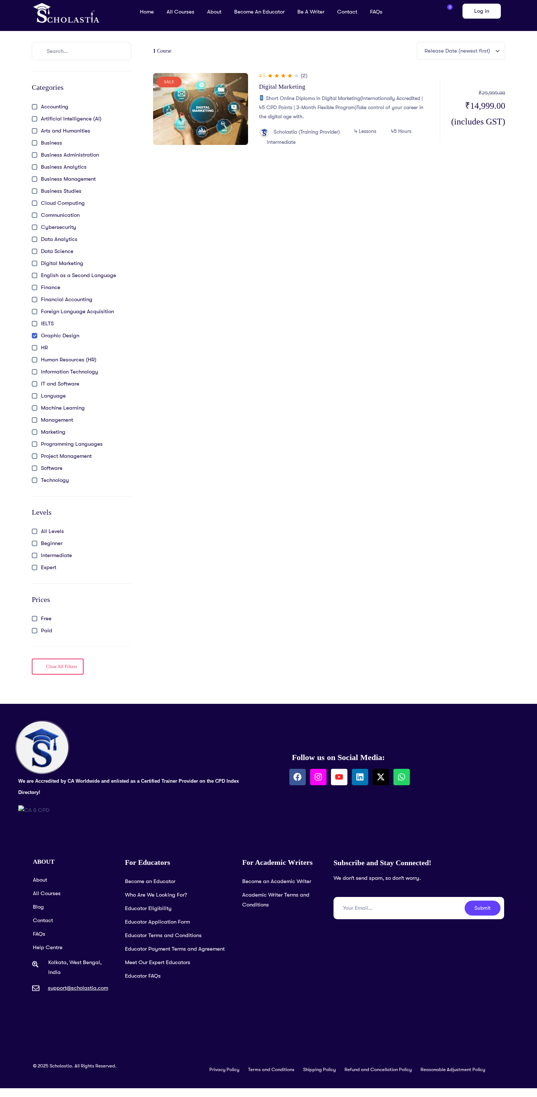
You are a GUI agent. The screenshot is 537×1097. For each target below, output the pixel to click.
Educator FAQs (143, 976)
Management (57, 420)
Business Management (68, 179)
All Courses (180, 11)
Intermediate (56, 555)
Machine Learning (63, 407)
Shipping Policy (319, 1069)
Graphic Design (60, 335)
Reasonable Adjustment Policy (452, 1069)
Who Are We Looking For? (156, 894)
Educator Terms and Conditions (163, 935)
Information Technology (69, 371)
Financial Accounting (66, 299)
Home (147, 11)
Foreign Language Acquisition (77, 311)
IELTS (47, 323)
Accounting (54, 106)
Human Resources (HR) (68, 359)
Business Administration (70, 154)
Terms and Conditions (271, 1069)
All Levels (52, 531)
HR (44, 347)
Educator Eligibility (148, 908)
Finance (50, 287)
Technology (55, 480)
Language (53, 395)
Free (46, 618)
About (214, 11)
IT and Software (60, 383)
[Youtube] (339, 777)
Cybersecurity (58, 227)
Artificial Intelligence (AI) (71, 118)
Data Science (57, 251)
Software (51, 468)
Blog (38, 907)
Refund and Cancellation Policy (378, 1069)
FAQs (376, 11)
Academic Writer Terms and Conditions (275, 899)
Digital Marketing (62, 263)
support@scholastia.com (78, 988)
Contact (347, 11)
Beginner (51, 543)
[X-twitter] (381, 777)
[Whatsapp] (401, 777)
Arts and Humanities (65, 130)
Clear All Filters (61, 666)
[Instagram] (318, 777)
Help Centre (47, 947)
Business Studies (61, 191)
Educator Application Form (157, 921)
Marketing (53, 432)
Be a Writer (310, 11)
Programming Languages (72, 444)
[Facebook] (297, 777)
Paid (46, 630)
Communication (60, 215)
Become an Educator (259, 11)
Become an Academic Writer (276, 881)
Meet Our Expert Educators (157, 962)
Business (51, 142)
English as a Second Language (78, 275)
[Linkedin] (360, 777)
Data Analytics (59, 239)
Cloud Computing (63, 203)
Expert (48, 567)
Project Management (66, 456)
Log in (481, 11)
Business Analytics (64, 167)
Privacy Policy (224, 1069)
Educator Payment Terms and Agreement (175, 949)
